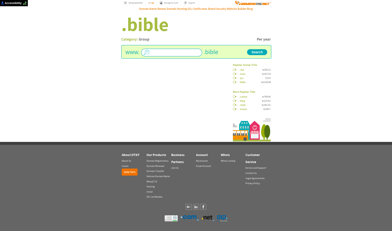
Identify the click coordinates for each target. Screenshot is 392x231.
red (242, 69)
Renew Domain (166, 9)
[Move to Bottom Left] (24, 4)
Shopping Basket (136, 3)
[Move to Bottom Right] (25, 4)
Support (191, 3)
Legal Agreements (255, 178)
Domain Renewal (155, 166)
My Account (202, 160)
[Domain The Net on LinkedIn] (196, 207)
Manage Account (171, 3)
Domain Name (148, 9)
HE (149, 3)
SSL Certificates (197, 9)
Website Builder (236, 9)
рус (242, 78)
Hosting (182, 9)
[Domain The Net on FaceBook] (203, 207)
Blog (250, 9)
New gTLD (152, 181)
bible (242, 82)
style (243, 105)
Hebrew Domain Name (158, 176)
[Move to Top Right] (25, 2)
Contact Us (251, 173)
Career (125, 166)
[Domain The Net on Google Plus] (188, 207)
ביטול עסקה (130, 172)
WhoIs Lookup (228, 160)
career (243, 96)
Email (150, 191)
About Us (126, 160)
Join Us (175, 167)
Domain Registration (157, 160)
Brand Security (217, 9)
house (243, 109)
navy (242, 73)
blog (242, 100)
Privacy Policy (252, 183)
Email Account (203, 166)
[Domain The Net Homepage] (253, 3)
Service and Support (255, 167)
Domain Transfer (155, 171)
